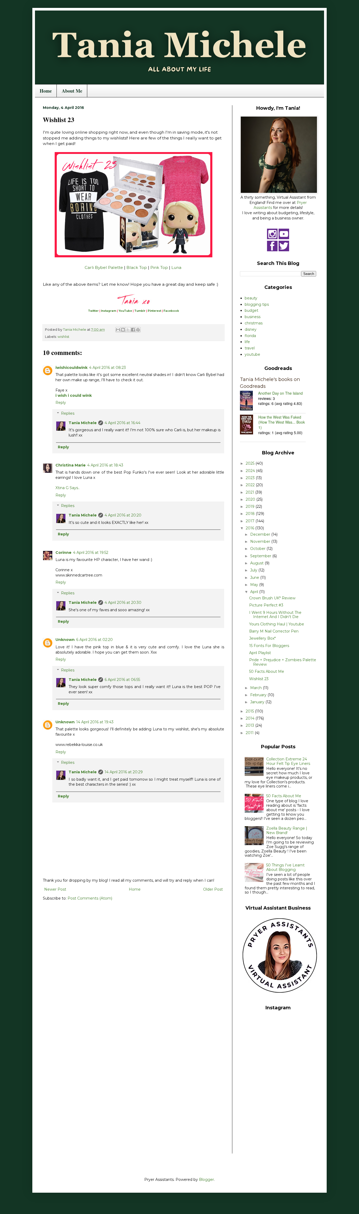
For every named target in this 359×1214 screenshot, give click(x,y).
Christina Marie (70, 465)
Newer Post (55, 889)
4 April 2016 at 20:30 (123, 602)
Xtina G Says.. (67, 487)
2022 (251, 485)
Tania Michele (83, 422)
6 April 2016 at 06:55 (122, 679)
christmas (254, 323)
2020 (251, 499)
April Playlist (260, 652)
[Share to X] (128, 329)
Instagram (108, 311)
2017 (250, 521)
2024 (251, 470)
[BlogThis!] (123, 329)
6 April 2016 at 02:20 (94, 639)
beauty (251, 298)
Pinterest (154, 311)
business (252, 316)
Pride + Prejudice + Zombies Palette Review (282, 662)
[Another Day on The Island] (249, 401)
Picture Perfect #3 (266, 605)
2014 (250, 718)
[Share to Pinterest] (138, 329)
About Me (72, 90)
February (259, 695)
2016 (250, 528)
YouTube (125, 311)
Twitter (93, 311)
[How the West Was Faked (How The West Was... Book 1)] (249, 425)
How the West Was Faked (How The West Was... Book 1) (281, 422)
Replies (67, 413)
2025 (250, 463)
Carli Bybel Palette (104, 267)
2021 (250, 492)
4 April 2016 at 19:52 (90, 552)
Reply (60, 402)
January (257, 702)
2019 (250, 506)
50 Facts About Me (266, 671)
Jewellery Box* (262, 638)
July (254, 570)
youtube (252, 354)
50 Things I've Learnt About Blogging (285, 867)
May (254, 584)
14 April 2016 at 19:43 (95, 722)
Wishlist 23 (259, 678)
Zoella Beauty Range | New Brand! (286, 830)
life (247, 341)
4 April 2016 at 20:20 (123, 515)
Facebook (171, 311)
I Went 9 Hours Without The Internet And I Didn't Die (275, 614)
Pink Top (159, 267)
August (257, 563)
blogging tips (257, 304)
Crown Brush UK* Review (272, 598)
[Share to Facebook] (133, 329)
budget (251, 310)
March (256, 687)
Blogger (206, 1179)
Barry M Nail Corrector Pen (274, 631)
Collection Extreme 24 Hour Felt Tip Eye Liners (288, 761)
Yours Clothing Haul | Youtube (276, 624)
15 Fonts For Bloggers (269, 645)
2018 (251, 513)
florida (250, 335)
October (258, 548)
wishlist (63, 337)
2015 (250, 711)
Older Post (213, 889)
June (255, 577)
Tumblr (139, 311)
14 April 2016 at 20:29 (124, 772)
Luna (176, 267)
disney (251, 329)
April (254, 591)
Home (46, 90)
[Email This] (118, 329)
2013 (250, 725)
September (261, 556)
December (260, 534)
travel (250, 348)
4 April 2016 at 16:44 (122, 422)
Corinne (63, 552)
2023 (251, 477)
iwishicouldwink (71, 367)
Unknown (65, 639)
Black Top (136, 267)
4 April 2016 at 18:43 (105, 465)
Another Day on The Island (280, 393)
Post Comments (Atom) (90, 898)
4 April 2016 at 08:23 (107, 367)
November (260, 541)
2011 (250, 732)
